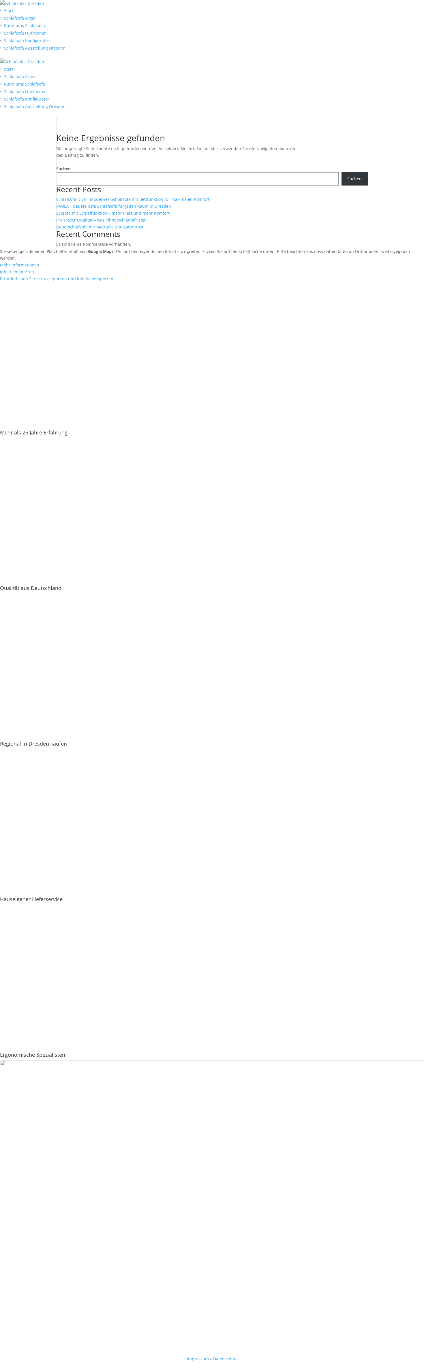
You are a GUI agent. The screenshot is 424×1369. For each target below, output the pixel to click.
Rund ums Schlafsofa (24, 25)
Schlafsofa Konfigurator (26, 40)
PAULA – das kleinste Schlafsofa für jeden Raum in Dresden (113, 206)
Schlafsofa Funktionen (25, 33)
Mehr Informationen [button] (19, 265)
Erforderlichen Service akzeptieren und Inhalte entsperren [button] (56, 278)
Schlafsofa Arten (20, 18)
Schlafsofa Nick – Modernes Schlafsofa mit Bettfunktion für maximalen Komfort (132, 199)
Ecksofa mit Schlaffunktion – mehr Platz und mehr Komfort (113, 213)
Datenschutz (225, 1359)
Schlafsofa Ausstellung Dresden (34, 48)
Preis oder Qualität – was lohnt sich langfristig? (101, 220)
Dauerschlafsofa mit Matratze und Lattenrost (99, 227)
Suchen (63, 168)
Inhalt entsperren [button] (17, 272)
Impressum (198, 1359)
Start (8, 10)
